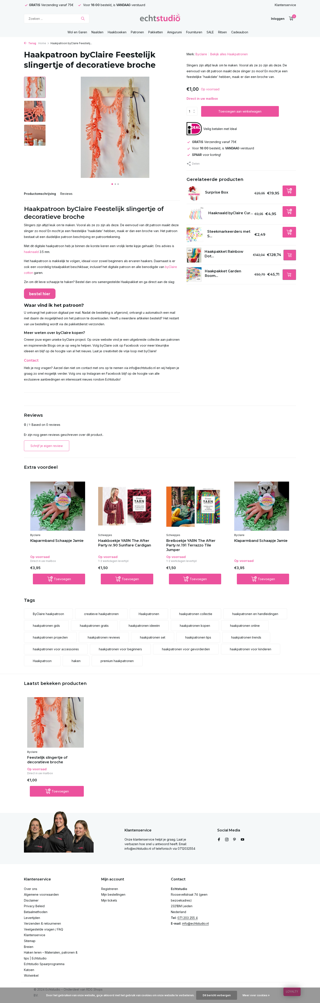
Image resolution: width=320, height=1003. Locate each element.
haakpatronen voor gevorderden (186, 649)
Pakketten (155, 32)
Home (42, 43)
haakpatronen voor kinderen (250, 649)
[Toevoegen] (289, 190)
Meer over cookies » (256, 995)
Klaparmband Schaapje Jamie (57, 541)
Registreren (109, 889)
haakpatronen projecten (50, 637)
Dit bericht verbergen (217, 995)
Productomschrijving (40, 194)
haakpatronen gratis (94, 625)
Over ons (30, 889)
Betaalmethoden (35, 912)
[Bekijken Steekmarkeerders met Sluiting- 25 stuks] (195, 235)
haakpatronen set (152, 637)
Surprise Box (216, 192)
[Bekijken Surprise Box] (194, 193)
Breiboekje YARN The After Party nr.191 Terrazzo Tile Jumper (191, 545)
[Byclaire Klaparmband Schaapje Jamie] (57, 506)
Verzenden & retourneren (42, 923)
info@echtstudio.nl (195, 923)
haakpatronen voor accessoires (56, 649)
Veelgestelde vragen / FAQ (43, 929)
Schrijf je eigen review (46, 446)
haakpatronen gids (46, 625)
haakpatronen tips (198, 637)
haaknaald (31, 252)
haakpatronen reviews (104, 637)
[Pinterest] (234, 839)
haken (76, 661)
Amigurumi (174, 32)
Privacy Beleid (34, 906)
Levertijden (32, 918)
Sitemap (29, 941)
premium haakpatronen (117, 661)
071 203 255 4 (187, 918)
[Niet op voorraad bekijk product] (289, 255)
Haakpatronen (149, 614)
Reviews (66, 194)
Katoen (29, 970)
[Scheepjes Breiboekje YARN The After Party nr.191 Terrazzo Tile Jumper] (193, 506)
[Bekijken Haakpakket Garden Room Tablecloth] (194, 274)
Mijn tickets (109, 900)
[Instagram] (227, 839)
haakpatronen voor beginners (120, 649)
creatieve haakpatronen (101, 614)
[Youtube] (242, 839)
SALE (210, 32)
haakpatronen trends (246, 637)
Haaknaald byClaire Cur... (230, 213)
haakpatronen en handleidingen (255, 614)
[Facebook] (219, 839)
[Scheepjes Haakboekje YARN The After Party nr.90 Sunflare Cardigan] (125, 506)
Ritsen (222, 32)
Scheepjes (105, 535)
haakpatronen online (245, 625)
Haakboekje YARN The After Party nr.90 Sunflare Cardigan (124, 543)
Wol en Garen (77, 32)
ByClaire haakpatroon (48, 614)
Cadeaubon (239, 32)
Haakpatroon (42, 661)
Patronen (137, 32)
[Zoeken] (83, 18)
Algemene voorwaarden (41, 894)
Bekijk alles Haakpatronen (229, 54)
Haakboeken (117, 32)
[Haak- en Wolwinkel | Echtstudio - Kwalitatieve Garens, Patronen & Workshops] (160, 18)
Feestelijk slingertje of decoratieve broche (47, 759)
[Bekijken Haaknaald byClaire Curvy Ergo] (196, 214)
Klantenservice (285, 5)
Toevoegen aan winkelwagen (239, 111)
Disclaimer (31, 900)
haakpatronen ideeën (144, 625)
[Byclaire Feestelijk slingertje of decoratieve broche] (55, 722)
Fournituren (194, 32)
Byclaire (201, 54)
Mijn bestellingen (113, 894)
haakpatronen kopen (195, 625)
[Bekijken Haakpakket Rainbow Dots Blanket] (194, 255)
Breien (28, 947)
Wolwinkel (31, 975)
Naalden (97, 32)
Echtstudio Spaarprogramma (44, 964)
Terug (32, 43)
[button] (112, 184)
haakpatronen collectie (195, 614)
